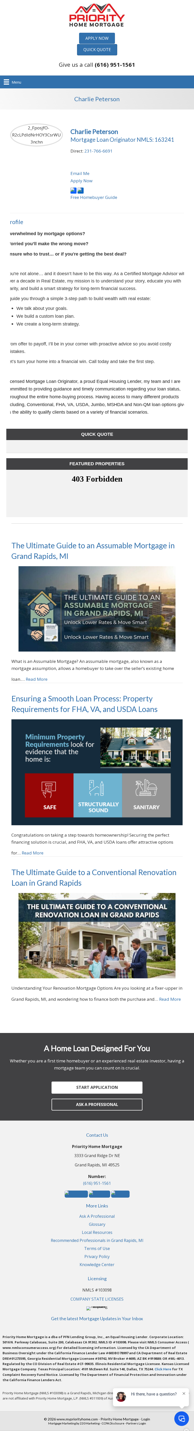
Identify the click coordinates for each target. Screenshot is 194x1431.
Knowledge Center (97, 1265)
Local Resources (97, 1232)
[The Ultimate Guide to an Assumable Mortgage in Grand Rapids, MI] (97, 608)
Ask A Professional (97, 1216)
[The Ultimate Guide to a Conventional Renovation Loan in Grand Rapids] (97, 935)
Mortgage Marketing (62, 1423)
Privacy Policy (97, 1257)
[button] (97, 38)
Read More (36, 679)
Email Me (79, 173)
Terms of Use (97, 1248)
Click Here (163, 1369)
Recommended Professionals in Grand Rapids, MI (97, 1240)
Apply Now (81, 181)
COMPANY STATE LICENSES (97, 1299)
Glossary (97, 1224)
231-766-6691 (98, 151)
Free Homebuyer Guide (93, 197)
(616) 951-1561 (97, 1183)
